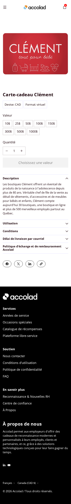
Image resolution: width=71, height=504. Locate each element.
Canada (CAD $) (27, 483)
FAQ (6, 376)
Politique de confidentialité (22, 369)
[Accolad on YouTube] (9, 464)
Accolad (18, 491)
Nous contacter (14, 356)
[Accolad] (34, 7)
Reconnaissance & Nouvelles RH (26, 396)
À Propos (9, 410)
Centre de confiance (17, 403)
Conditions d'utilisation (19, 363)
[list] (35, 54)
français (7, 483)
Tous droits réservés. (39, 491)
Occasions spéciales (17, 322)
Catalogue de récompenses (22, 329)
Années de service (16, 315)
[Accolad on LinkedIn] (4, 464)
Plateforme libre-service (20, 336)
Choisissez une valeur (35, 162)
